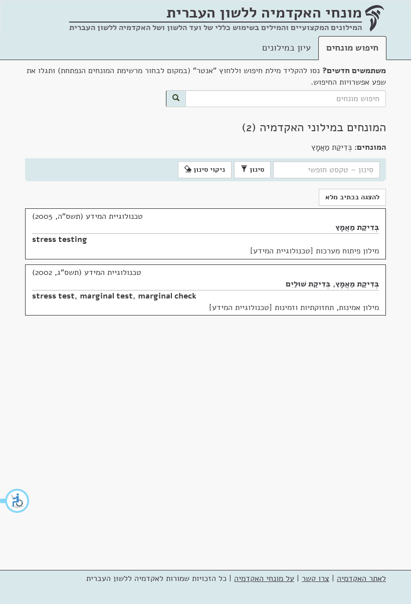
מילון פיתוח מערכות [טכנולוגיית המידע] (314, 250)
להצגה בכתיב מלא (352, 197)
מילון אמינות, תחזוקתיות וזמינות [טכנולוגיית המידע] (294, 307)
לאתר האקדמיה (361, 578)
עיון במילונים (286, 48)
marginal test (106, 295)
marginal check (167, 295)
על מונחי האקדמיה (264, 578)
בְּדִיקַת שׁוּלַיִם (308, 283)
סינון (256, 169)
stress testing (59, 239)
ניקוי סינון (208, 169)
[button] (15, 500)
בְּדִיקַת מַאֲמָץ (357, 227)
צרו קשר (315, 578)
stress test (53, 295)
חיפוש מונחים (352, 48)
